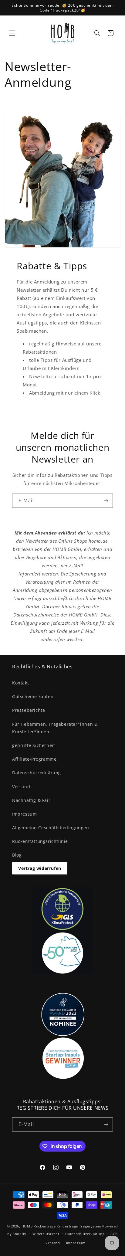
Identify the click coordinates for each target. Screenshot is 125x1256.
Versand (21, 786)
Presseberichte (28, 710)
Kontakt (20, 683)
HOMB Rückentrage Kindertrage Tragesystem (61, 1226)
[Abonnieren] (106, 501)
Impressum (24, 814)
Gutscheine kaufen (32, 696)
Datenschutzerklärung (36, 773)
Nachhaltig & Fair (31, 800)
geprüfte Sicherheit (33, 745)
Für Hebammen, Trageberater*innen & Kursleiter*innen (54, 728)
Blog (17, 855)
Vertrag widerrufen (39, 868)
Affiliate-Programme (34, 759)
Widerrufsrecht (45, 1233)
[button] (12, 33)
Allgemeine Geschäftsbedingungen (50, 827)
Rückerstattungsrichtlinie (40, 841)
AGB (114, 1233)
